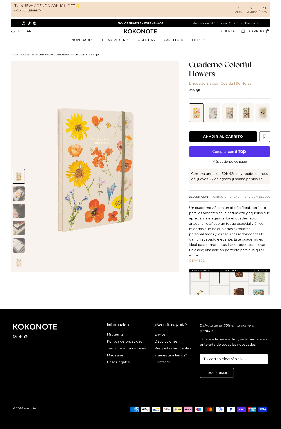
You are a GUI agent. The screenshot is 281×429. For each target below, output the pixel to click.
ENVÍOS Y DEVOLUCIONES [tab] (263, 204)
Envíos (160, 342)
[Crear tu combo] (229, 290)
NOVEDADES (82, 48)
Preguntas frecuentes (173, 356)
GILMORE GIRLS (116, 48)
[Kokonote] (140, 39)
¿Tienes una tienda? (171, 363)
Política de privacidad (124, 349)
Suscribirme (216, 380)
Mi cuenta (115, 342)
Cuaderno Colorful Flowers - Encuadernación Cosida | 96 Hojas (60, 62)
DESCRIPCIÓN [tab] (198, 204)
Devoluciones (166, 349)
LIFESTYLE (201, 48)
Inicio (14, 62)
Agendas (146, 48)
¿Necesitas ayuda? (247, 23)
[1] (95, 174)
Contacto (162, 370)
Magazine (115, 363)
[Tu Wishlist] (243, 39)
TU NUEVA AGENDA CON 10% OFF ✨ (47, 6)
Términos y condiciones (126, 356)
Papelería (173, 48)
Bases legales (118, 370)
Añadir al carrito (223, 144)
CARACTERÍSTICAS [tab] (226, 204)
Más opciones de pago (229, 170)
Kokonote (29, 416)
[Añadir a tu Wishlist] (264, 144)
